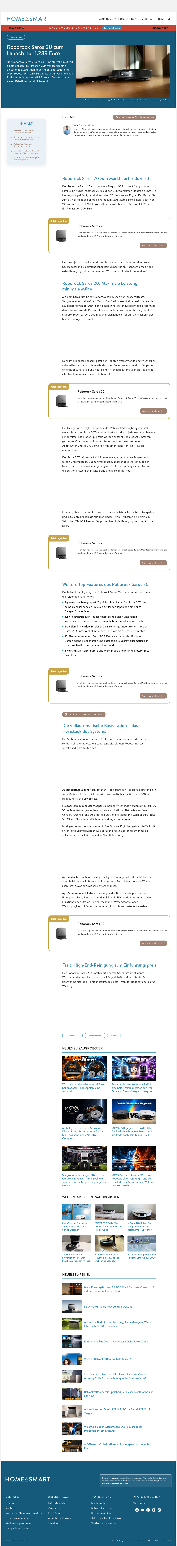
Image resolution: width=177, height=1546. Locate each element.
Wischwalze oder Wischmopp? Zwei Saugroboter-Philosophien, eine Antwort (83, 1087)
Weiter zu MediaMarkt (152, 245)
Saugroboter (16, 37)
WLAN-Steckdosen (59, 1518)
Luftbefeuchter (57, 1503)
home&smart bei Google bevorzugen (136, 117)
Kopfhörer (54, 1513)
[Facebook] (137, 1510)
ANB (150, 1540)
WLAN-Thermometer (103, 1523)
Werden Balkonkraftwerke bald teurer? (107, 1359)
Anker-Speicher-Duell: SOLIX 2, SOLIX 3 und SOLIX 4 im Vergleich (118, 1411)
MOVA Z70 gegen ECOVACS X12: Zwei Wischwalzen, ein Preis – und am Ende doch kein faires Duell (132, 1131)
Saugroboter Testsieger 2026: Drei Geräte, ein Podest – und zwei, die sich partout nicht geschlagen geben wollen (84, 1180)
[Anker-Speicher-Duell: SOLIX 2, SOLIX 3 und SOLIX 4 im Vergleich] (72, 1411)
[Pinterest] (148, 1510)
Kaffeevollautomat (101, 1508)
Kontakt (10, 1508)
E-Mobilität (146, 18)
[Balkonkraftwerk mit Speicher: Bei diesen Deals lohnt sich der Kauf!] (72, 1394)
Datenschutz (166, 1540)
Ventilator (54, 1508)
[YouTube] (142, 1510)
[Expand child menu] (115, 19)
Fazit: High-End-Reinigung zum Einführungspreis (27, 158)
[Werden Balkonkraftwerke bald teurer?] (72, 1359)
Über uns (11, 1503)
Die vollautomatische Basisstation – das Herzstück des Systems (28, 151)
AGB (156, 1540)
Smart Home (105, 18)
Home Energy (126, 18)
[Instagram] (154, 1510)
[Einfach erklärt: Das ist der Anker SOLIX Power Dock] (72, 1341)
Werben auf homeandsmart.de (24, 1513)
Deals (114, 1035)
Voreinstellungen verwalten (122, 1540)
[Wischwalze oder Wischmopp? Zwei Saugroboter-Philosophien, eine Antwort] (84, 1068)
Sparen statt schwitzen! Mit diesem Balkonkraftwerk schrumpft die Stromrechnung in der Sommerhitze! (115, 1376)
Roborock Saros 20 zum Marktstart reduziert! (24, 131)
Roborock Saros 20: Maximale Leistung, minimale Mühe (26, 138)
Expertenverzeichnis (18, 1518)
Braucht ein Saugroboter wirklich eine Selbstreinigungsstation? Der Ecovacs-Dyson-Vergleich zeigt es (132, 1087)
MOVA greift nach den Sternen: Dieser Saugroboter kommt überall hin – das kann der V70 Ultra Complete (83, 1133)
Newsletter (140, 1503)
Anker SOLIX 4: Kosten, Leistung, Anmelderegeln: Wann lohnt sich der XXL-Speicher (117, 1324)
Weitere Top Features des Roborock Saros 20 (24, 145)
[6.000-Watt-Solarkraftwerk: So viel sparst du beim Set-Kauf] (72, 1446)
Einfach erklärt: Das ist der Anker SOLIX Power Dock (116, 1341)
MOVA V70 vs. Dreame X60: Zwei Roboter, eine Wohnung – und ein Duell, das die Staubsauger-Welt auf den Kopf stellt (133, 1180)
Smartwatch (55, 1523)
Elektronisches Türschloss (105, 1518)
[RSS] (159, 1510)
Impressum (140, 1540)
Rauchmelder (98, 1503)
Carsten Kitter (86, 125)
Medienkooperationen (19, 1523)
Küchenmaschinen (101, 1513)
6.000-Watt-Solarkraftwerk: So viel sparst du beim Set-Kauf (118, 1446)
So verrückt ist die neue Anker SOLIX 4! (108, 1306)
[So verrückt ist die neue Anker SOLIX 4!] (72, 1306)
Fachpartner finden (17, 1528)
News (161, 18)
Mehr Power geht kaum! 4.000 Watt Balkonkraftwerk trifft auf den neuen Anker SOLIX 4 (119, 1289)
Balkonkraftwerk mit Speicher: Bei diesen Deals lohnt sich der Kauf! (118, 1394)
